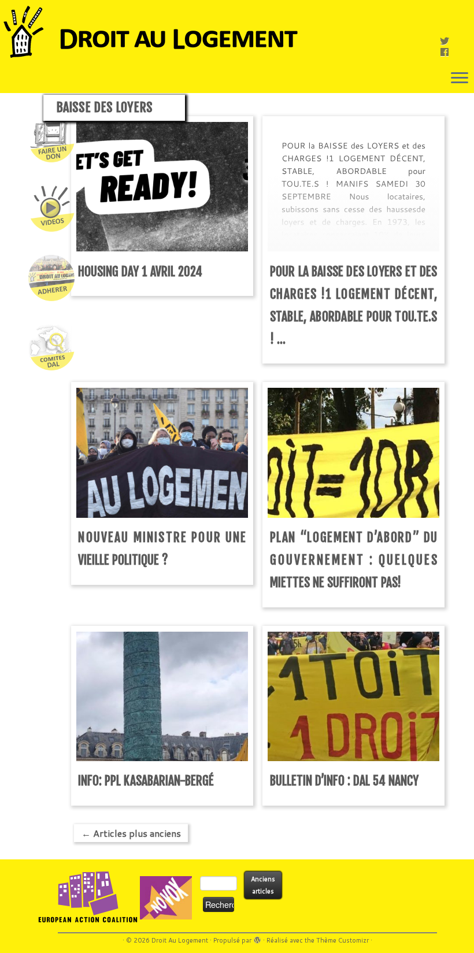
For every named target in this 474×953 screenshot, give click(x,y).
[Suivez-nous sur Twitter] (448, 40)
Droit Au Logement (179, 940)
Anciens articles (263, 885)
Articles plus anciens (131, 833)
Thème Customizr (342, 940)
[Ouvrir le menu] (459, 78)
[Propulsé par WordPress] (257, 938)
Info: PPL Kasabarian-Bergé (146, 780)
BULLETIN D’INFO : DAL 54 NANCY (344, 780)
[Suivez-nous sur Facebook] (448, 51)
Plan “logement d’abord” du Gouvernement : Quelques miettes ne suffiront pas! (354, 559)
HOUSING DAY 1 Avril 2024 (140, 271)
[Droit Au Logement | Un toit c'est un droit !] (237, 32)
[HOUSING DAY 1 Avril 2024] (161, 186)
